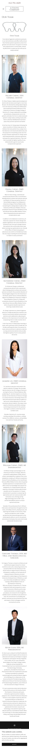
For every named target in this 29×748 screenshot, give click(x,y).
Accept (14, 744)
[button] (4, 8)
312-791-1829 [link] (15, 2)
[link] (14, 8)
